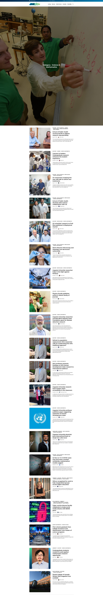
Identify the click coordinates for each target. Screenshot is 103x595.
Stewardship (69, 4)
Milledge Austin (62, 206)
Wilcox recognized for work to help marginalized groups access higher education (63, 482)
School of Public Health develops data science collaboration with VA (60, 202)
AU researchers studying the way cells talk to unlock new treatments (62, 179)
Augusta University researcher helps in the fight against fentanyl (63, 271)
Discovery (53, 4)
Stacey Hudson (62, 579)
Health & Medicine (60, 127)
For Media (64, 0)
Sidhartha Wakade (61, 298)
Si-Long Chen (61, 557)
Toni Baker (62, 464)
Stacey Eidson (62, 275)
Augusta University (33, 0)
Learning (49, 4)
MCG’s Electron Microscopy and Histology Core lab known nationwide (63, 249)
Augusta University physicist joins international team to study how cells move (62, 436)
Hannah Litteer (62, 228)
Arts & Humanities (56, 501)
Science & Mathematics (63, 128)
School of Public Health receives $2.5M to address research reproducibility (61, 133)
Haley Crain (62, 160)
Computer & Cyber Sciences (58, 502)
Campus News (55, 431)
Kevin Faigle (60, 512)
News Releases (56, 128)
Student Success (59, 4)
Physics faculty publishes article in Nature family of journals (61, 295)
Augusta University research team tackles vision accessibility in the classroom (62, 388)
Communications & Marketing (70, 0)
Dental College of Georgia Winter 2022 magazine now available (62, 576)
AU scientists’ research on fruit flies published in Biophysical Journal (63, 225)
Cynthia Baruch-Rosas (63, 392)
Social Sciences (56, 129)
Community (64, 4)
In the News (62, 571)
